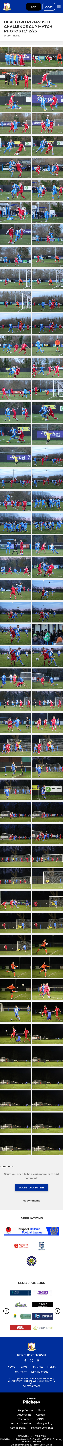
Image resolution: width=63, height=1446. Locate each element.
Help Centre (25, 1410)
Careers (41, 1414)
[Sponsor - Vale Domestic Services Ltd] (20, 1328)
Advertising (24, 1414)
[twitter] (31, 1361)
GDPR (41, 1419)
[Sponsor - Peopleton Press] (42, 1305)
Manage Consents (42, 1427)
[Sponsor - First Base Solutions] (42, 1317)
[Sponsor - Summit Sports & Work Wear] (20, 1305)
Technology (25, 1419)
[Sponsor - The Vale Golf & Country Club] (20, 1317)
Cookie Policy (18, 1427)
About (41, 1410)
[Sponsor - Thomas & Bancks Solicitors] (20, 1293)
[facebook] (25, 1361)
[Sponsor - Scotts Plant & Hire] (42, 1293)
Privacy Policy (44, 1423)
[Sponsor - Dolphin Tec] (42, 1328)
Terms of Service (21, 1423)
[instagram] (38, 1361)
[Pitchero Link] (31, 1402)
